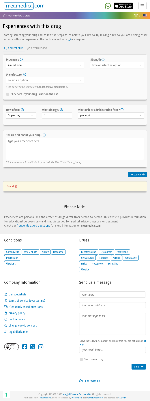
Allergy (45, 252)
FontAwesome (45, 397)
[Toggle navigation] (142, 5)
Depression (12, 257)
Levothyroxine (88, 252)
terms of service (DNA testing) (27, 300)
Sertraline (113, 263)
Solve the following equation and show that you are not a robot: (113, 343)
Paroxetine (122, 252)
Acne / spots (30, 252)
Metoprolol (97, 263)
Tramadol (103, 257)
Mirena (116, 257)
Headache (58, 252)
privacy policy (17, 313)
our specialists (17, 294)
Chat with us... (93, 381)
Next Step (136, 174)
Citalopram (106, 252)
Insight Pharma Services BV (77, 394)
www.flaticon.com (95, 397)
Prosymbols (77, 397)
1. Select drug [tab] (15, 48)
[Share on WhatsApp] (108, 6)
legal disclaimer (18, 331)
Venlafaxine (131, 257)
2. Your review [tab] (39, 48)
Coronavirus (12, 252)
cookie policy (17, 319)
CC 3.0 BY (122, 397)
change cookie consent (23, 325)
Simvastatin (87, 257)
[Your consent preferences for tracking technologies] (6, 394)
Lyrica (84, 263)
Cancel (10, 186)
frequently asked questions (33, 225)
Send (136, 366)
